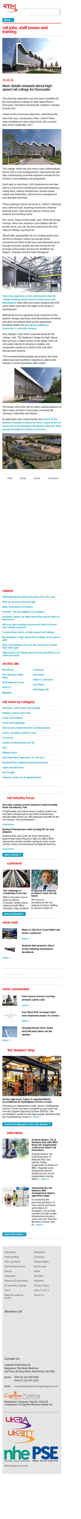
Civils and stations (12, 718)
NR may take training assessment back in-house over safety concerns (29, 626)
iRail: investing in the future (17, 606)
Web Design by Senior (16, 1465)
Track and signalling (13, 723)
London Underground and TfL (18, 742)
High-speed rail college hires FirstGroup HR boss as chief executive (31, 654)
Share (37, 478)
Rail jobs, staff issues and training (21, 708)
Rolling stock (9, 752)
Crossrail (7, 737)
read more (8, 824)
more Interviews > (14, 1234)
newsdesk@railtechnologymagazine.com (36, 1386)
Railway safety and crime (16, 713)
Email (23, 478)
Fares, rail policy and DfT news (19, 732)
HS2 (4, 747)
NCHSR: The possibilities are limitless (23, 611)
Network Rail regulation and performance (25, 762)
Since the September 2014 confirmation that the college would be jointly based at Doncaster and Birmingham (29, 299)
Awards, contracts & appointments (21, 777)
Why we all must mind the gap (18, 602)
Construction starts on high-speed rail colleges (28, 632)
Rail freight (8, 772)
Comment (53, 478)
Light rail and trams (13, 767)
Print (9, 478)
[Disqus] (31, 535)
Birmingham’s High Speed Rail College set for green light (31, 638)
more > (26, 938)
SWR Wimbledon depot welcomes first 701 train (28, 597)
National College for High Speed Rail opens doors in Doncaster (31, 618)
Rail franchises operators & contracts (23, 757)
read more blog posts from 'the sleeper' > (27, 1124)
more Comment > (14, 914)
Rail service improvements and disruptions (26, 727)
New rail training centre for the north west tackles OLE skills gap (29, 646)
